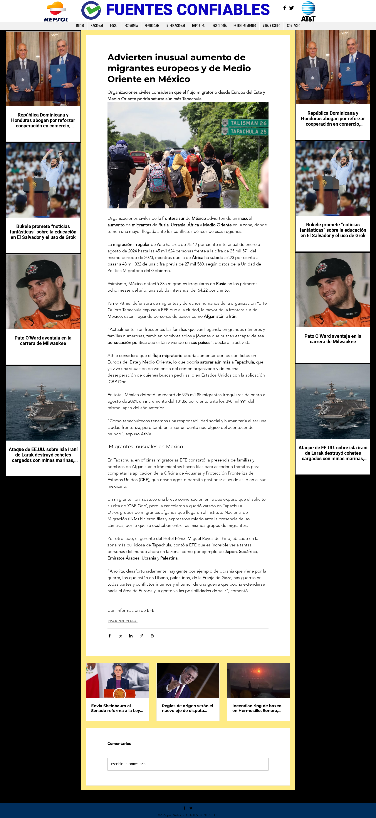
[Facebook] (285, 8)
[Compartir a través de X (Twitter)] (120, 636)
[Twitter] (292, 8)
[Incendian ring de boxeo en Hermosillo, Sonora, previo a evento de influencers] (258, 680)
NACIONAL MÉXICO (123, 621)
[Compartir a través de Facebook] (109, 636)
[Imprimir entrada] (152, 636)
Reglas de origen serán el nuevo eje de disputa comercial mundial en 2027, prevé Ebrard (187, 708)
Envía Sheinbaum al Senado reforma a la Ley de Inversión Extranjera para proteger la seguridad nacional (115, 708)
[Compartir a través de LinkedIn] (131, 636)
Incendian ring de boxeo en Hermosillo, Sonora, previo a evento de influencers (257, 708)
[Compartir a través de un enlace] (141, 636)
